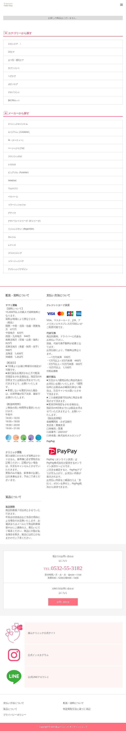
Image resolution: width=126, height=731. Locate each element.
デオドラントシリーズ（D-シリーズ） (25, 220)
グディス (12, 212)
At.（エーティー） (16, 140)
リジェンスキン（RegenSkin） (21, 228)
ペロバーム (13, 196)
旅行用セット (14, 100)
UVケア (11, 52)
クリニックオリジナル (18, 124)
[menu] (121, 4)
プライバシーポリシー (14, 714)
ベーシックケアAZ (16, 148)
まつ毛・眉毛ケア (16, 60)
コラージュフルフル (17, 204)
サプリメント (14, 68)
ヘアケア (12, 76)
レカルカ (12, 164)
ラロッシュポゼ (15, 156)
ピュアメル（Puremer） (19, 172)
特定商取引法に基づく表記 (77, 708)
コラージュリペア (16, 261)
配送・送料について (73, 703)
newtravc (12, 180)
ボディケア (13, 84)
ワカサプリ (13, 188)
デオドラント (14, 92)
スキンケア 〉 (15, 43)
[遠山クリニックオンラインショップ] (8, 5)
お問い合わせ (63, 601)
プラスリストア (15, 253)
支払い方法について (13, 703)
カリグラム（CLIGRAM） (19, 132)
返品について (10, 708)
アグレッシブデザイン (18, 269)
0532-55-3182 (66, 568)
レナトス (12, 245)
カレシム (12, 236)
